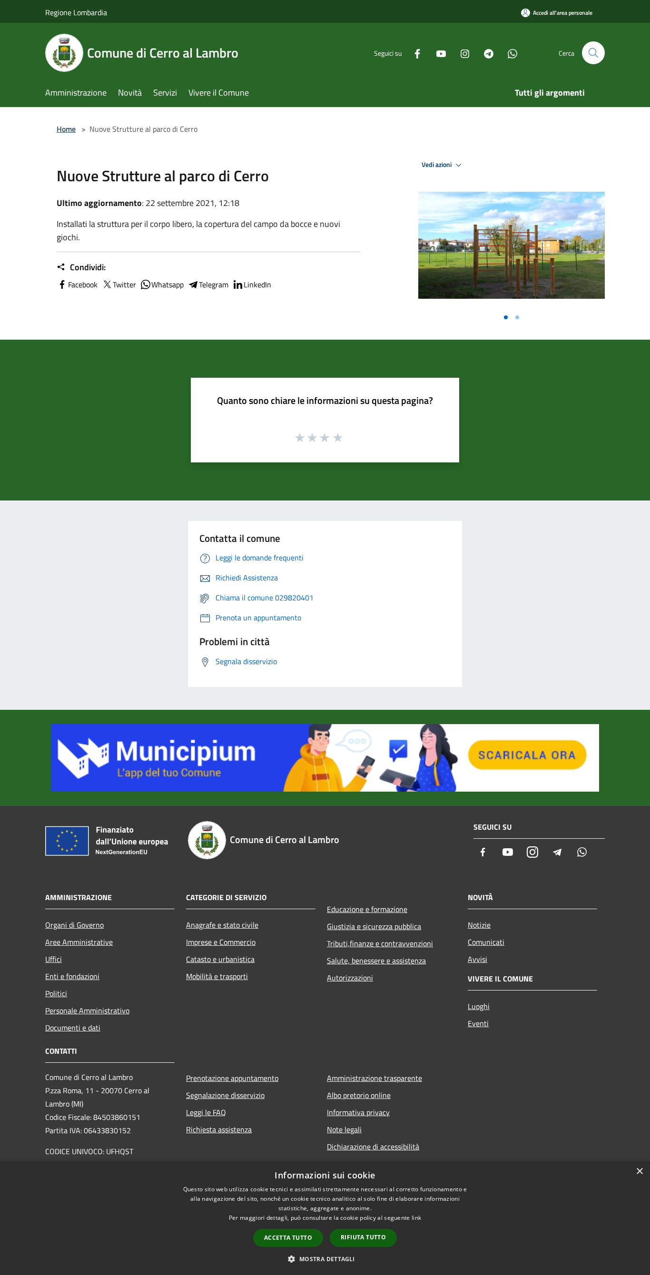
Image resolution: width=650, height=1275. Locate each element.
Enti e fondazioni (72, 976)
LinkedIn (257, 284)
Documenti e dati (72, 1027)
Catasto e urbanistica (220, 959)
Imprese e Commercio (221, 942)
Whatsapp (167, 284)
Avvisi (477, 959)
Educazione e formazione (367, 909)
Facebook (83, 284)
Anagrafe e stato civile (222, 925)
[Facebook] (413, 52)
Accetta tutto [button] (288, 1238)
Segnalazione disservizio (225, 1095)
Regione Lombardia (76, 12)
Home (66, 129)
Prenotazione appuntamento (232, 1078)
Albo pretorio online (359, 1095)
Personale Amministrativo (87, 1010)
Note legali (344, 1129)
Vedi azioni (437, 164)
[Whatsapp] (508, 52)
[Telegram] (484, 52)
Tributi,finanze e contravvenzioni (380, 943)
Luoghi (479, 1006)
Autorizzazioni (350, 977)
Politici (56, 993)
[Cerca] (593, 52)
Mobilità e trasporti (217, 976)
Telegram (213, 284)
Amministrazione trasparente (374, 1078)
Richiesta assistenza (219, 1129)
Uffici (53, 959)
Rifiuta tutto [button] (363, 1237)
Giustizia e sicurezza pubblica (374, 926)
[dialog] (325, 1218)
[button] (325, 1259)
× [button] (639, 1171)
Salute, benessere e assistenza (376, 960)
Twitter (124, 284)
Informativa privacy (358, 1112)
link (416, 1218)
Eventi (478, 1023)
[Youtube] (437, 52)
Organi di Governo (74, 925)
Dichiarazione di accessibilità (373, 1146)
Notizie (479, 925)
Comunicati (486, 942)
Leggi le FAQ (206, 1112)
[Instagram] (461, 52)
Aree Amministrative (79, 942)
